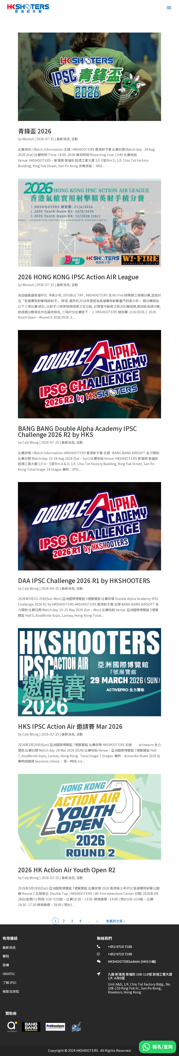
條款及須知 (11, 991)
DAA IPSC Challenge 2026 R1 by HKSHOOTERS (84, 580)
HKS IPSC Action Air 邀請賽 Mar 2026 (70, 726)
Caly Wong (30, 442)
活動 (74, 139)
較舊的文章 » (115, 921)
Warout (28, 139)
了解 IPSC (10, 982)
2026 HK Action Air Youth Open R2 (67, 869)
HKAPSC (9, 973)
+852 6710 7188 (120, 946)
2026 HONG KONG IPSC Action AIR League (78, 276)
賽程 (6, 956)
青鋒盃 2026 (35, 131)
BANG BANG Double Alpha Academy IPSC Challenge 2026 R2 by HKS (77, 431)
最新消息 (63, 139)
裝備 (6, 965)
